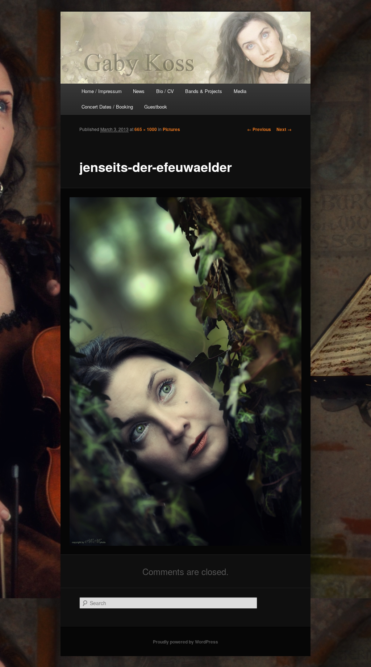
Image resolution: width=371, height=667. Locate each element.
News (139, 91)
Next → (284, 129)
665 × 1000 (145, 129)
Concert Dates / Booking (107, 106)
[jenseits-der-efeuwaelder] (186, 371)
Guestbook (155, 106)
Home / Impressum (102, 91)
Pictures (171, 129)
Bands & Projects (203, 91)
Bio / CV (165, 91)
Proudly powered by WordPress (185, 641)
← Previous (259, 129)
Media (240, 91)
